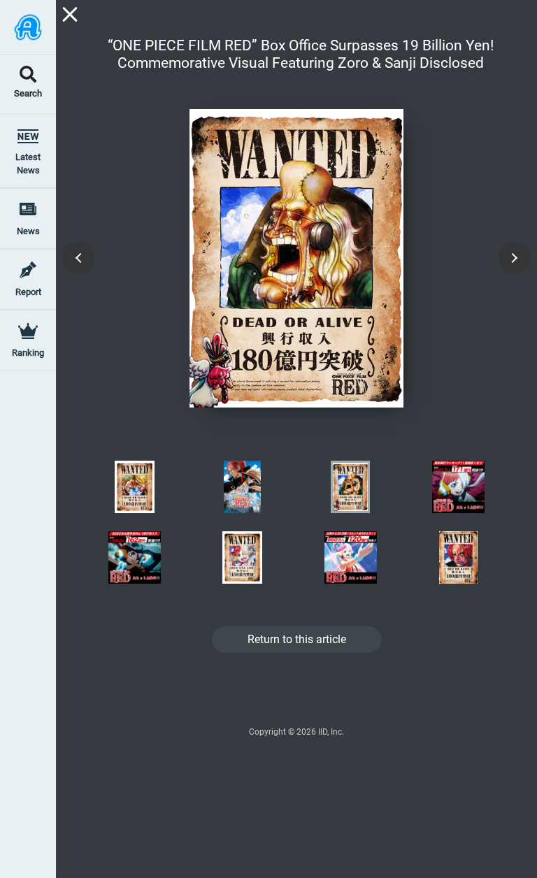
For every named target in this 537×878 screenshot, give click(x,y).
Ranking (28, 352)
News (28, 231)
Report (28, 292)
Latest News (28, 163)
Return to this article (297, 639)
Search (28, 94)
